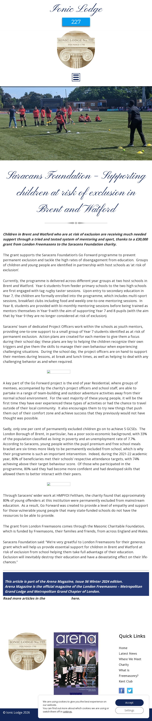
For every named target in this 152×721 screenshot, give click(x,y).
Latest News (128, 653)
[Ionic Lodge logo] (76, 50)
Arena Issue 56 (58, 598)
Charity (124, 664)
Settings (129, 710)
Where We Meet (130, 659)
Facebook (121, 690)
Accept (129, 702)
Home (123, 648)
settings (67, 711)
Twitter (130, 690)
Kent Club (126, 681)
